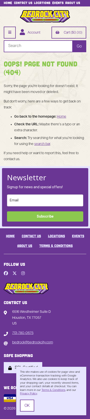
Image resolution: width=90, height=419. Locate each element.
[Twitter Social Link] (14, 274)
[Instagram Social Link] (23, 274)
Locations (42, 3)
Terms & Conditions (56, 245)
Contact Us (23, 3)
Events (58, 3)
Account (33, 33)
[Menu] (10, 33)
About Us (72, 3)
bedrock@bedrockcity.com (32, 342)
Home (8, 3)
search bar (42, 144)
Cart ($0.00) (72, 33)
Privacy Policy (28, 393)
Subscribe (45, 216)
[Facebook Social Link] (6, 274)
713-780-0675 (23, 333)
